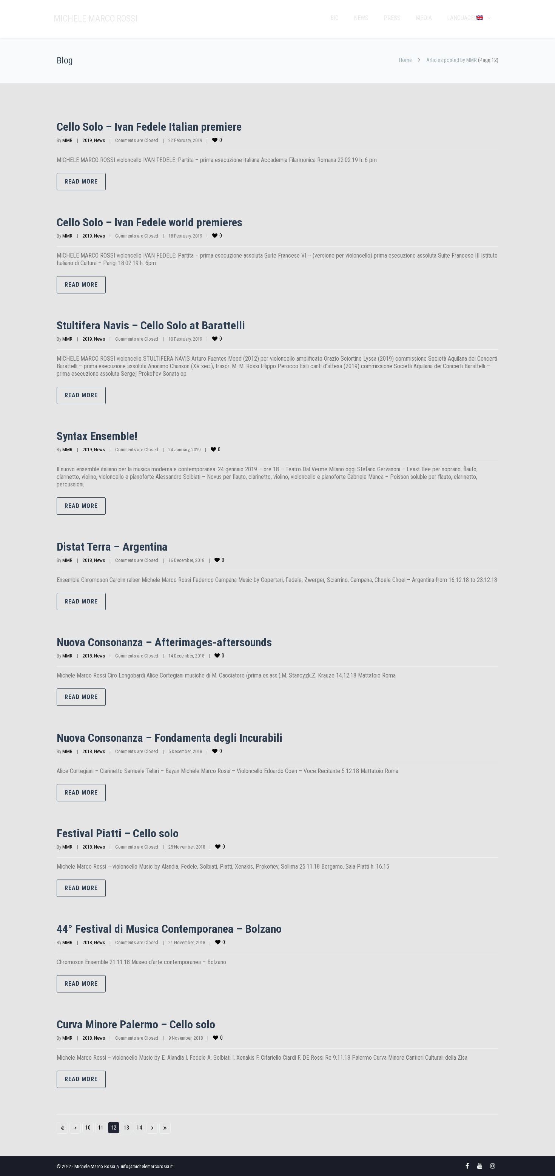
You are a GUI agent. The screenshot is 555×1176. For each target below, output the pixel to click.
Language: (461, 18)
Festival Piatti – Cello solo (118, 833)
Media (424, 18)
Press (392, 18)
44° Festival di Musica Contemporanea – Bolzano (169, 928)
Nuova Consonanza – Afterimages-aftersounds (164, 642)
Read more (81, 181)
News (361, 18)
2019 (87, 140)
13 (126, 1127)
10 (88, 1127)
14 (139, 1127)
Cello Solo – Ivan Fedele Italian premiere (149, 126)
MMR (67, 140)
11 (100, 1127)
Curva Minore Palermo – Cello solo (136, 1024)
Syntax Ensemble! (97, 436)
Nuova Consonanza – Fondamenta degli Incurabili (169, 737)
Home (405, 60)
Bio (334, 18)
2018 (87, 560)
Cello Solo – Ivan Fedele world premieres (149, 222)
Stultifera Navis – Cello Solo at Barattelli (151, 325)
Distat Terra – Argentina (112, 546)
